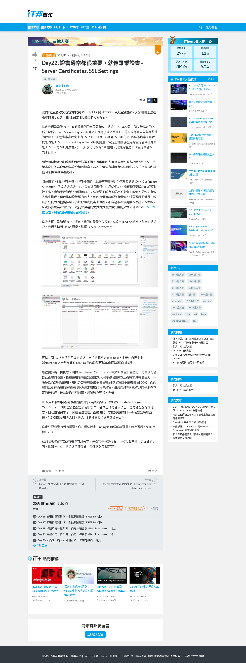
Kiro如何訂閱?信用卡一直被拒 (188, 362)
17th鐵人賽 (178, 287)
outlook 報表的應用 (183, 350)
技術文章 (33, 27)
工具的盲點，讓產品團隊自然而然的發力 (201, 192)
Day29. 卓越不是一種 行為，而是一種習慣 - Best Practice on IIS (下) (77, 534)
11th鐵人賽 (178, 294)
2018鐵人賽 (192, 301)
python (207, 301)
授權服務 (127, 655)
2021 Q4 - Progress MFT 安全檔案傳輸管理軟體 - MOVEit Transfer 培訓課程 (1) (202, 120)
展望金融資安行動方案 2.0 (200, 104)
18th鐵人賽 (195, 307)
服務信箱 (140, 655)
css (194, 320)
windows (176, 314)
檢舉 (154, 470)
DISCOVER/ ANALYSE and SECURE (200, 212)
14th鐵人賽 (49, 79)
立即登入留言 (95, 634)
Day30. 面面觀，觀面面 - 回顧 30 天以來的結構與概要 (69, 540)
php (188, 314)
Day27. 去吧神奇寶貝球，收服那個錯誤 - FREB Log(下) (70, 522)
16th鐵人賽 (194, 274)
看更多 (211, 79)
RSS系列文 (118, 508)
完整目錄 (41, 545)
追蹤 (61, 470)
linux (203, 314)
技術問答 (46, 27)
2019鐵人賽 (206, 294)
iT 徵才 (74, 27)
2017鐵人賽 (178, 307)
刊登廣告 (115, 655)
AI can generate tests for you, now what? (202, 244)
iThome (103, 655)
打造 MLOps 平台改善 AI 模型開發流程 (201, 136)
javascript (177, 301)
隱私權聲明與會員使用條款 (164, 655)
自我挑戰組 (49, 55)
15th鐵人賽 (178, 274)
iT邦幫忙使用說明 (193, 655)
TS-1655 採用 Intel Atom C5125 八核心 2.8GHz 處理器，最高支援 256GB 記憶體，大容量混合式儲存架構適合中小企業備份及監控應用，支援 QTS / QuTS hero (202, 87)
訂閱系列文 (136, 508)
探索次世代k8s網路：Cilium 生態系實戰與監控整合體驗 (79, 591)
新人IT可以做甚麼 (182, 346)
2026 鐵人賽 (98, 27)
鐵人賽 (191, 294)
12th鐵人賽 (194, 287)
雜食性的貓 (62, 85)
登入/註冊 (211, 27)
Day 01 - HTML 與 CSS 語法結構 (189, 422)
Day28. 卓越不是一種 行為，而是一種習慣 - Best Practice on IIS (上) (77, 528)
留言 (48, 470)
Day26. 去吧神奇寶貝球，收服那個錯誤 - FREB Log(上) (70, 516)
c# (195, 314)
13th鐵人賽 (178, 281)
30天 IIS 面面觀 (66, 55)
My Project (61, 27)
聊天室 (85, 27)
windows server (180, 320)
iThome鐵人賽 (195, 41)
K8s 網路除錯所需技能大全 (201, 156)
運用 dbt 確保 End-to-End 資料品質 (202, 172)
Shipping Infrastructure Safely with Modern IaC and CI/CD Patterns (201, 228)
